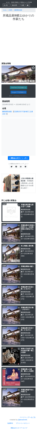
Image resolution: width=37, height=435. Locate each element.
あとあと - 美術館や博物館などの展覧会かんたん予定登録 (19, 2)
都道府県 (15, 5)
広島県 (10, 10)
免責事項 (10, 423)
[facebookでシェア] (16, 167)
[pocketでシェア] (25, 167)
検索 (22, 5)
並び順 (6, 5)
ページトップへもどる (28, 417)
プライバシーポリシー (23, 423)
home (4, 10)
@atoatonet (22, 420)
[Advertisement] (18, 40)
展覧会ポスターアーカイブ (19, 428)
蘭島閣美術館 (18, 10)
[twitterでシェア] (11, 167)
